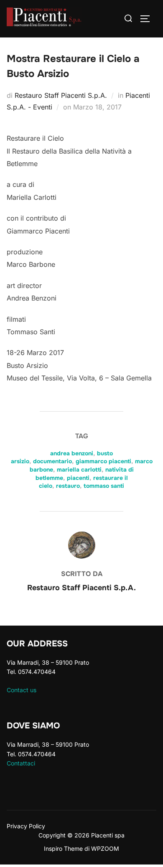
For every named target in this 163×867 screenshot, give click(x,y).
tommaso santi (104, 485)
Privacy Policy (26, 826)
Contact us (21, 689)
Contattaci (21, 763)
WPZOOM (105, 848)
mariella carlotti (79, 469)
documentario (52, 461)
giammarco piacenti (103, 461)
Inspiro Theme (63, 848)
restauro (68, 485)
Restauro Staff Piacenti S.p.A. (61, 95)
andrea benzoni (71, 453)
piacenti (78, 478)
